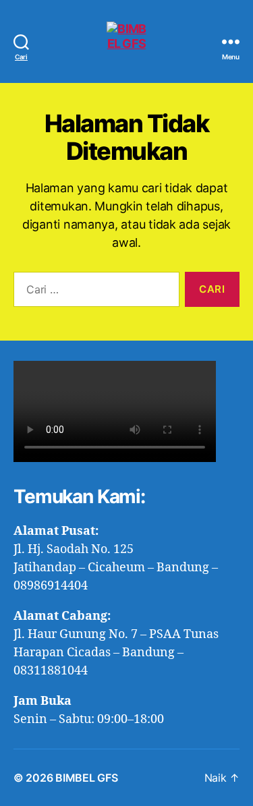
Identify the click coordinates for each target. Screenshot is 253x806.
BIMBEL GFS (86, 777)
